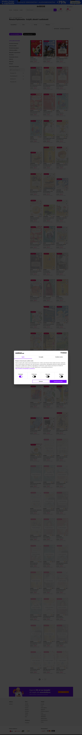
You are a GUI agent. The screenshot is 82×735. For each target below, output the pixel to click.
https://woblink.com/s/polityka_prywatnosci (25, 368)
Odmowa (41, 381)
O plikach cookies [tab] (59, 356)
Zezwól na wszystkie (58, 381)
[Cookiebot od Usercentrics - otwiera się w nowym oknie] (61, 353)
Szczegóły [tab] (41, 356)
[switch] (34, 377)
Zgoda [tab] (23, 356)
